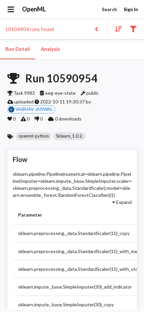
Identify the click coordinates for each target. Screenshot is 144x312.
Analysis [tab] (50, 49)
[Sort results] (116, 28)
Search (109, 9)
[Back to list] (96, 28)
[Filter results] (133, 28)
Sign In (131, 9)
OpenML (34, 9)
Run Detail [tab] (17, 49)
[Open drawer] (11, 9)
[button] (34, 136)
